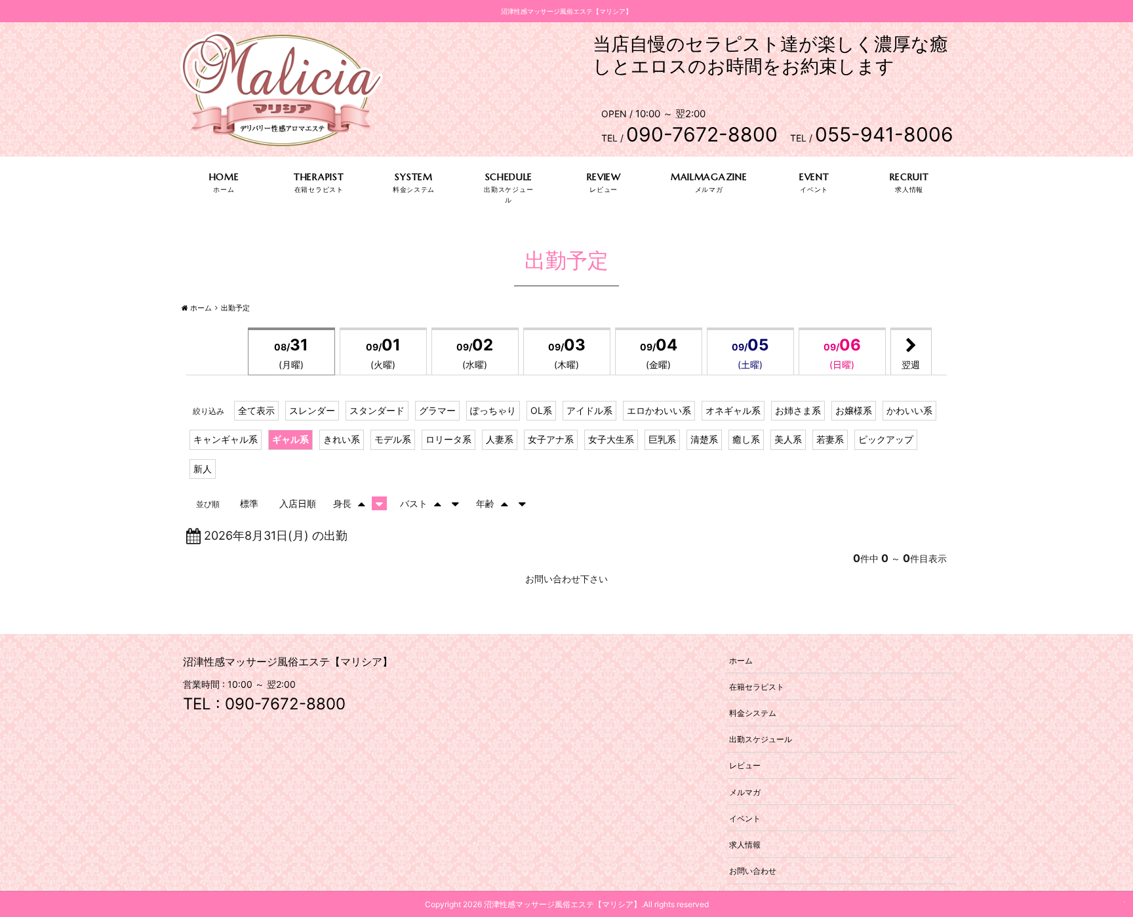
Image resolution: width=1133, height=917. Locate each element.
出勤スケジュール (760, 739)
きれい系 (341, 439)
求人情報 (745, 844)
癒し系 (746, 439)
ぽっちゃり (493, 410)
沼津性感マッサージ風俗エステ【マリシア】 (562, 904)
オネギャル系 (733, 410)
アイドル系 (589, 410)
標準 (249, 503)
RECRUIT (909, 177)
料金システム (752, 713)
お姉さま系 (798, 410)
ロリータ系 (448, 439)
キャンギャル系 (225, 439)
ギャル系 (290, 439)
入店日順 (297, 503)
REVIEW (604, 177)
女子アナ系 (551, 439)
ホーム (741, 660)
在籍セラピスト (756, 686)
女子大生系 (611, 439)
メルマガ (745, 791)
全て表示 (256, 410)
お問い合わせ (752, 871)
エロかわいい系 (659, 410)
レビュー (745, 765)
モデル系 (392, 439)
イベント (745, 818)
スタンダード (377, 410)
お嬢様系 (853, 410)
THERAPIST (319, 177)
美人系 (788, 439)
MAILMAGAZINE (709, 177)
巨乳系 (662, 439)
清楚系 (704, 439)
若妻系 (830, 439)
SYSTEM (413, 177)
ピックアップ (885, 439)
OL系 (541, 410)
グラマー (437, 410)
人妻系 (499, 439)
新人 (202, 468)
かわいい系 (909, 410)
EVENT (814, 177)
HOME (224, 177)
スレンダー (312, 410)
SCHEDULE (509, 177)
